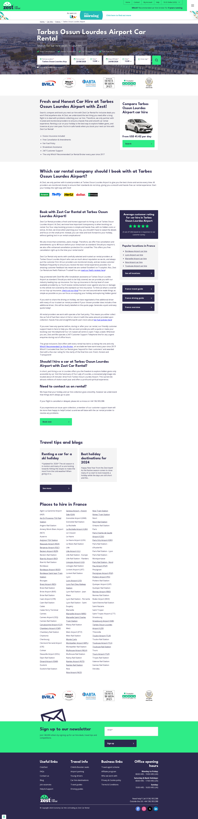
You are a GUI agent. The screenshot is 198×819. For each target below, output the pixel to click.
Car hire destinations (80, 780)
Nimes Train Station (101, 514)
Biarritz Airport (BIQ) (49, 558)
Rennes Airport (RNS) (101, 591)
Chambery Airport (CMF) (50, 628)
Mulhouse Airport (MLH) (76, 650)
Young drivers (77, 776)
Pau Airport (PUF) (99, 566)
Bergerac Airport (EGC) (49, 547)
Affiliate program (108, 771)
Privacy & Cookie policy (111, 780)
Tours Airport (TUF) (101, 654)
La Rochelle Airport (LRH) (77, 529)
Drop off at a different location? (50, 67)
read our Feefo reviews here (93, 270)
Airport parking (77, 771)
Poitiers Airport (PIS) (101, 577)
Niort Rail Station (99, 522)
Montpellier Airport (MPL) (77, 643)
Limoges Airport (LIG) (75, 562)
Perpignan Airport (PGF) (102, 573)
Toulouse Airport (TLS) (102, 643)
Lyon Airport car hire (134, 255)
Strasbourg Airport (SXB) (103, 621)
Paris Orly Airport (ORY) (102, 540)
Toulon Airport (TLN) (101, 635)
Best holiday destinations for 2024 (93, 458)
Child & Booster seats (80, 767)
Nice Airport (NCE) (74, 672)
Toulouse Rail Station (101, 646)
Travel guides (76, 784)
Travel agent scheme (110, 767)
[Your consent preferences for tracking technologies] (4, 817)
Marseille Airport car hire (136, 258)
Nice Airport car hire (134, 262)
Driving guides (77, 789)
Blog (42, 780)
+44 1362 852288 (151, 801)
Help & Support (46, 789)
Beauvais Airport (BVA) (49, 544)
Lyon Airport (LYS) (74, 580)
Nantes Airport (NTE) (75, 661)
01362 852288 (152, 798)
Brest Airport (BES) (48, 584)
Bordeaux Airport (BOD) (50, 569)
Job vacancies (45, 784)
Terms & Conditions (109, 784)
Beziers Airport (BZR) (49, 551)
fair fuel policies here (103, 320)
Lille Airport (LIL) (73, 551)
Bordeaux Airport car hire (136, 251)
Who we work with (109, 776)
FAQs (42, 771)
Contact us (44, 776)
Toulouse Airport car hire (136, 266)
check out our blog (70, 290)
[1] (156, 60)
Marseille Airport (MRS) (76, 613)
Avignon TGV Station (49, 540)
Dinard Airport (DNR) (49, 661)
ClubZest (44, 767)
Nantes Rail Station (74, 665)
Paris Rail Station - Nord (102, 562)
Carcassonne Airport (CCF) (51, 624)
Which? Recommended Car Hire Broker (56, 346)
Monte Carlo (71, 639)
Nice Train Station (100, 511)
